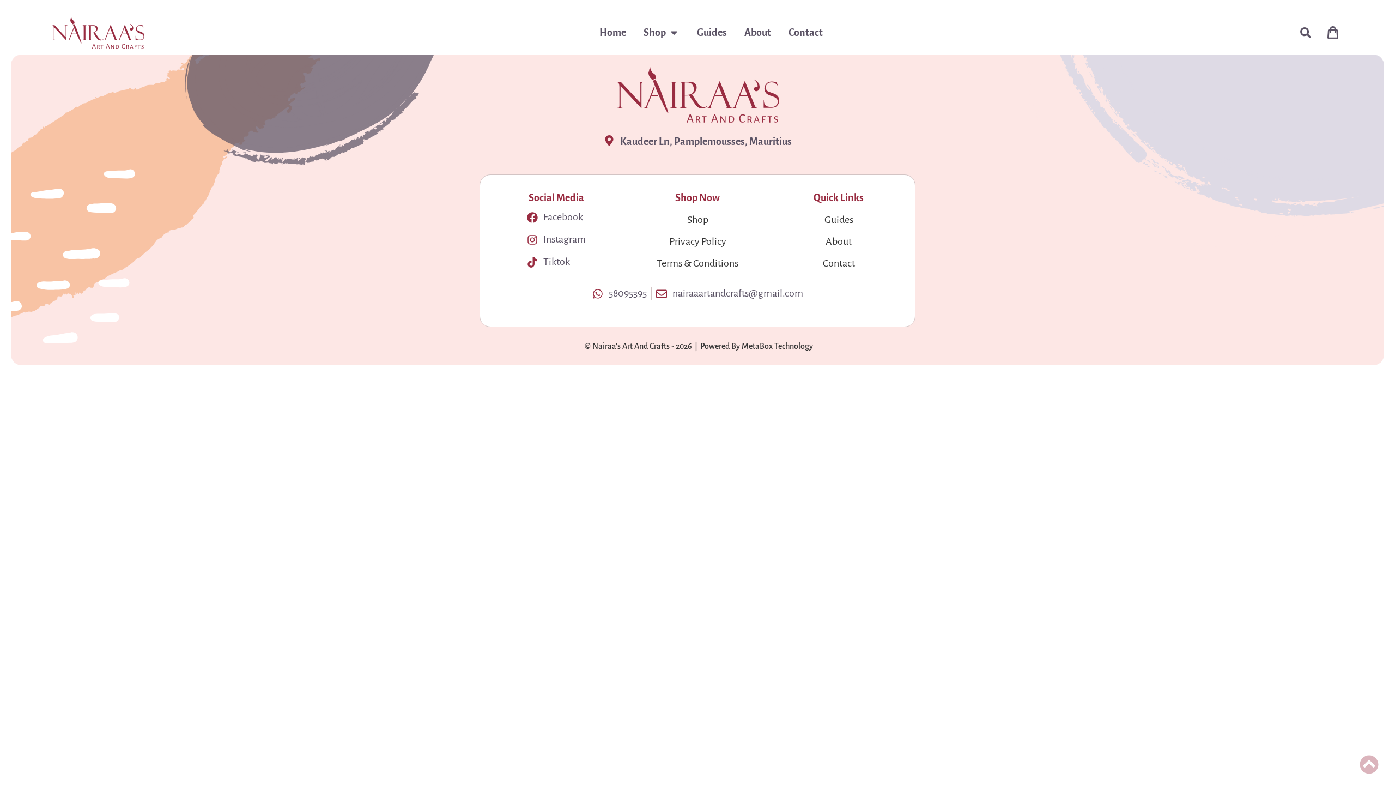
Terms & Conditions (697, 263)
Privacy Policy (697, 241)
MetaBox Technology (777, 346)
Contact (839, 263)
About (839, 241)
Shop (697, 219)
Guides (838, 219)
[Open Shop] (674, 32)
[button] (1305, 33)
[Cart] (1332, 32)
